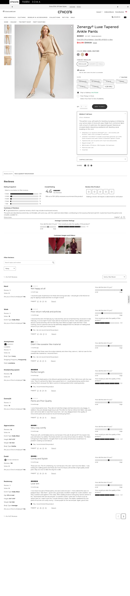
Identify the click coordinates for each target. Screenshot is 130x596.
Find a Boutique (119, 12)
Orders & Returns (109, 12)
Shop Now (76, 6)
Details (95, 43)
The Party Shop (25, 22)
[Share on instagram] (88, 165)
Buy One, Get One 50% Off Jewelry (58, 6)
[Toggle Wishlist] (71, 26)
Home (6, 22)
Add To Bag (100, 106)
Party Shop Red (39, 22)
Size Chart (124, 77)
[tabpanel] (65, 348)
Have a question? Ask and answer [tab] (24, 173)
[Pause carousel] (128, 7)
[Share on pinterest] (91, 165)
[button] (125, 17)
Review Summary (96, 36)
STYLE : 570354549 (84, 117)
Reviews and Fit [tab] (8, 173)
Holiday (14, 22)
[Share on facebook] (85, 165)
